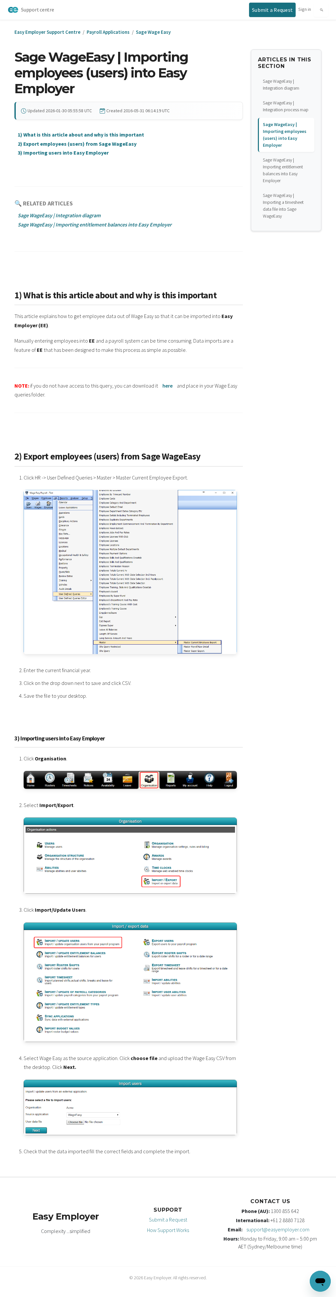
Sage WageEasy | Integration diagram (281, 84)
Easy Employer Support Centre (47, 32)
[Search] (321, 10)
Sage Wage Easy (153, 32)
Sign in (304, 9)
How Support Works (168, 1230)
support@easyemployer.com (277, 1229)
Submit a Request (168, 1219)
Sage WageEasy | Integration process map (285, 106)
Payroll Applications (108, 32)
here (167, 385)
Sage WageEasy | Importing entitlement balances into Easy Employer (283, 170)
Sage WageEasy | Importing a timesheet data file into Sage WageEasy (283, 205)
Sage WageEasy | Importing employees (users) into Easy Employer (284, 134)
